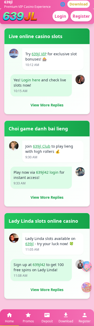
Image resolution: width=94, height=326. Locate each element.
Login (60, 16)
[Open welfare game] (86, 287)
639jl (29, 243)
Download (78, 4)
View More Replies (47, 104)
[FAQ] (86, 266)
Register (81, 16)
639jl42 (39, 264)
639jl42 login (47, 172)
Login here (30, 79)
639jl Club (41, 146)
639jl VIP (39, 53)
